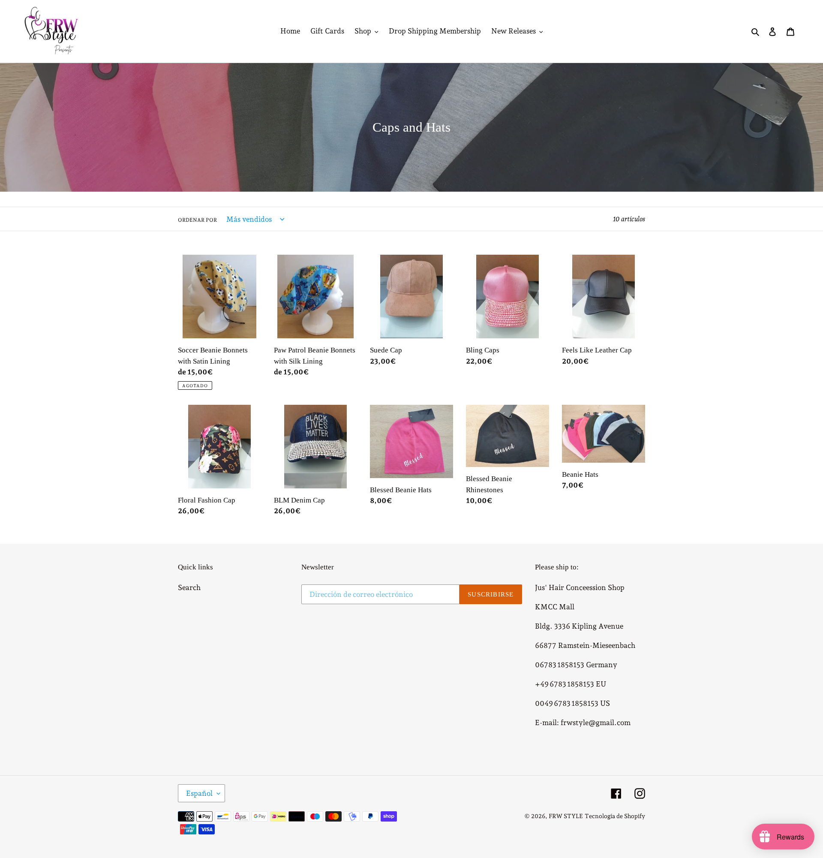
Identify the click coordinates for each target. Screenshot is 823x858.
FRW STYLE (566, 816)
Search (189, 587)
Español (199, 793)
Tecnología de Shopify (615, 816)
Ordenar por (197, 220)
